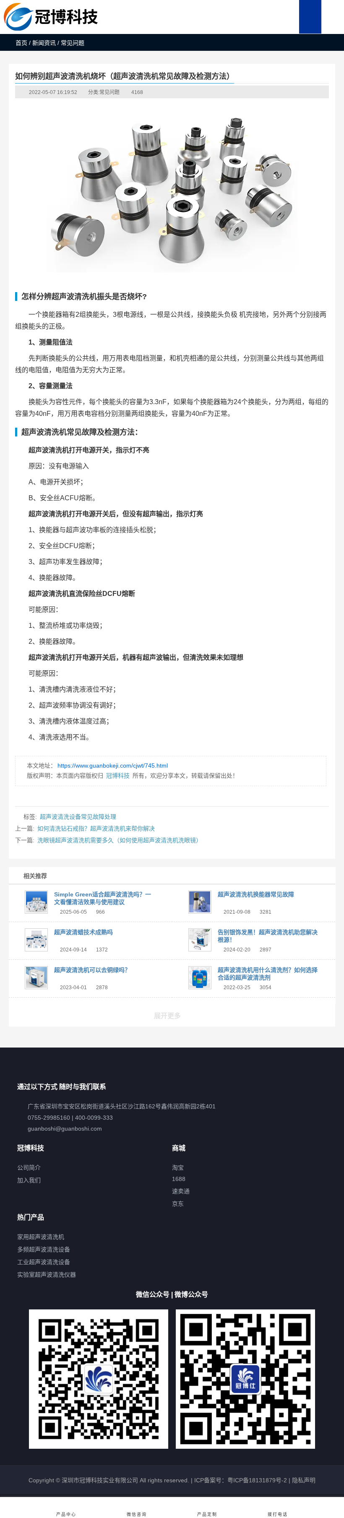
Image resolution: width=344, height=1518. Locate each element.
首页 (21, 42)
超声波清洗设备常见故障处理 (78, 816)
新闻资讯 (44, 42)
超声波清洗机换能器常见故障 (256, 894)
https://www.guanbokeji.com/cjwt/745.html (112, 765)
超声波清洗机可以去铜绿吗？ (92, 970)
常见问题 (109, 92)
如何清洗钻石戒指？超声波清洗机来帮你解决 (96, 828)
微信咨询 (137, 1514)
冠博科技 (118, 775)
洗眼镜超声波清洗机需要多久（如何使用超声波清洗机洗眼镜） (119, 840)
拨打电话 (278, 1514)
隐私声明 (303, 1480)
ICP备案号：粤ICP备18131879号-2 (240, 1480)
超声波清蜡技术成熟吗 (83, 932)
